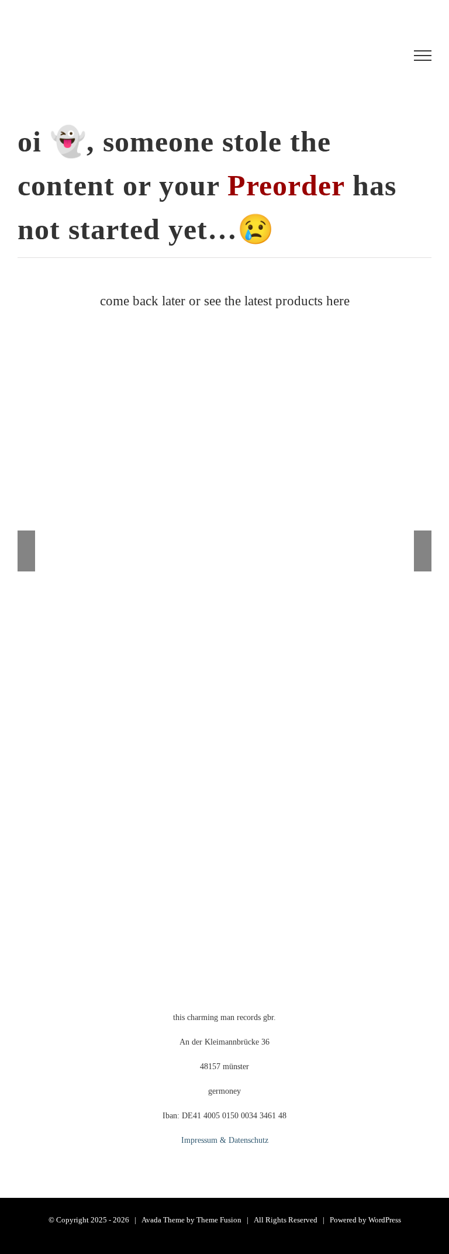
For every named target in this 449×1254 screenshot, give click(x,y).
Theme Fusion (218, 1219)
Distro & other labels (201, 514)
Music (151, 514)
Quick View (350, 671)
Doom (250, 514)
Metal (274, 514)
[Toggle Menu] (422, 55)
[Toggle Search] (379, 55)
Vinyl (298, 514)
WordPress (384, 1219)
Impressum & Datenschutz (224, 1140)
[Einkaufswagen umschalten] (311, 55)
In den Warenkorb (112, 671)
